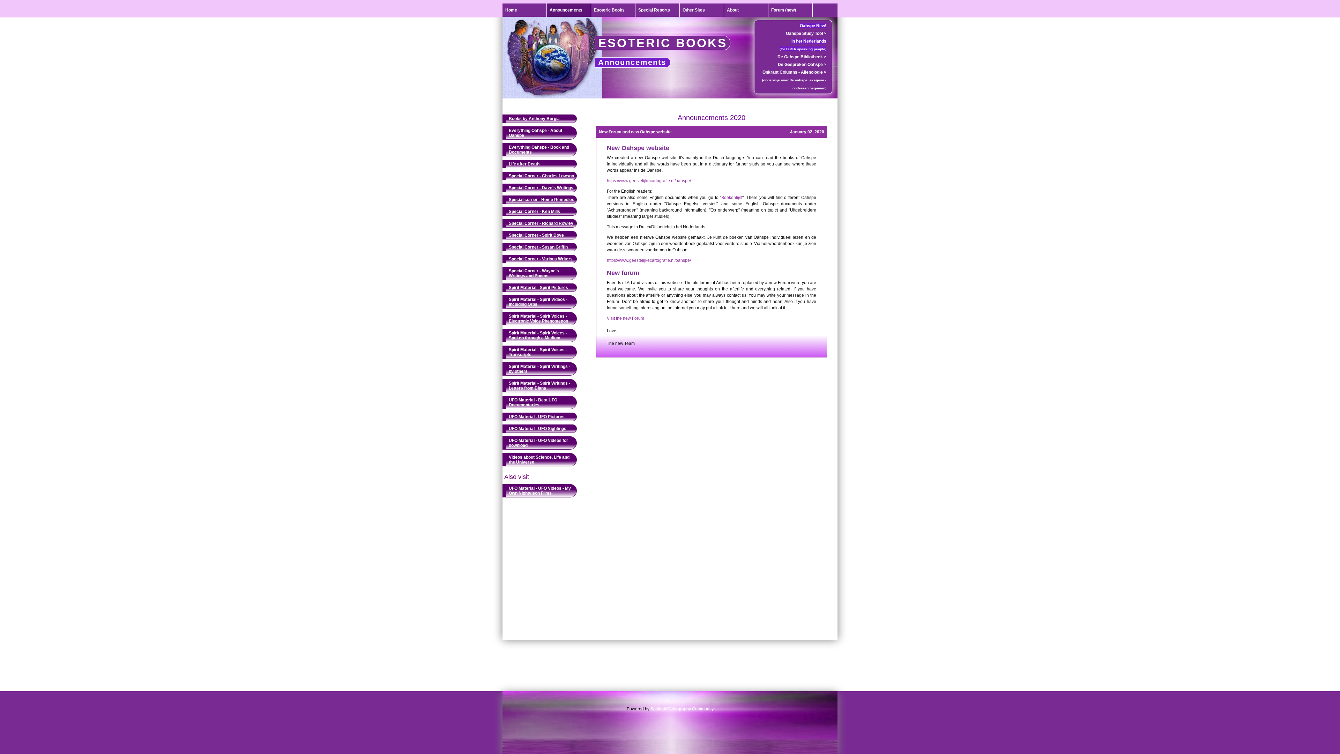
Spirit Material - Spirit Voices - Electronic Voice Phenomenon (538, 319)
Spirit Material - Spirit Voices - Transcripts (538, 352)
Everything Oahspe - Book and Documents (539, 150)
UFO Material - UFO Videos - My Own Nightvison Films (540, 491)
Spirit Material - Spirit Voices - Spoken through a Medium (538, 335)
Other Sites (694, 10)
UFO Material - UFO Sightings (537, 428)
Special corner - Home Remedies (541, 199)
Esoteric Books (609, 10)
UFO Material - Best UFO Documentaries (533, 402)
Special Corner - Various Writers (541, 259)
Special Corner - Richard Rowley (541, 223)
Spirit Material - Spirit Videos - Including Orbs (538, 302)
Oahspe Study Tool (806, 33)
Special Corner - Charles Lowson (541, 175)
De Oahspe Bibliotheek (801, 56)
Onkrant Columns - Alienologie (794, 72)
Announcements (566, 10)
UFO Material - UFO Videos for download (538, 443)
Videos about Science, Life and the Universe (539, 460)
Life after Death (524, 164)
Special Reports (654, 10)
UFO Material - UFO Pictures (537, 416)
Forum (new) (783, 10)
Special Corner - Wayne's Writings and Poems (534, 273)
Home (511, 10)
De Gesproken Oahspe (802, 64)
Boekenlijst (731, 197)
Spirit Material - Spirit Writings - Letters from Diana (539, 386)
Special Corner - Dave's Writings (541, 187)
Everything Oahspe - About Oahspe (535, 133)
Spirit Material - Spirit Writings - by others (539, 369)
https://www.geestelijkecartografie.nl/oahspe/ (649, 180)
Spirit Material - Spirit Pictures (538, 287)
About (733, 10)
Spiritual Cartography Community (682, 709)
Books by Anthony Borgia (534, 118)
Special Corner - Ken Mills (534, 211)
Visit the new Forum (625, 318)
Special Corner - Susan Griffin (538, 247)
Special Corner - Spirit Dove (536, 235)
